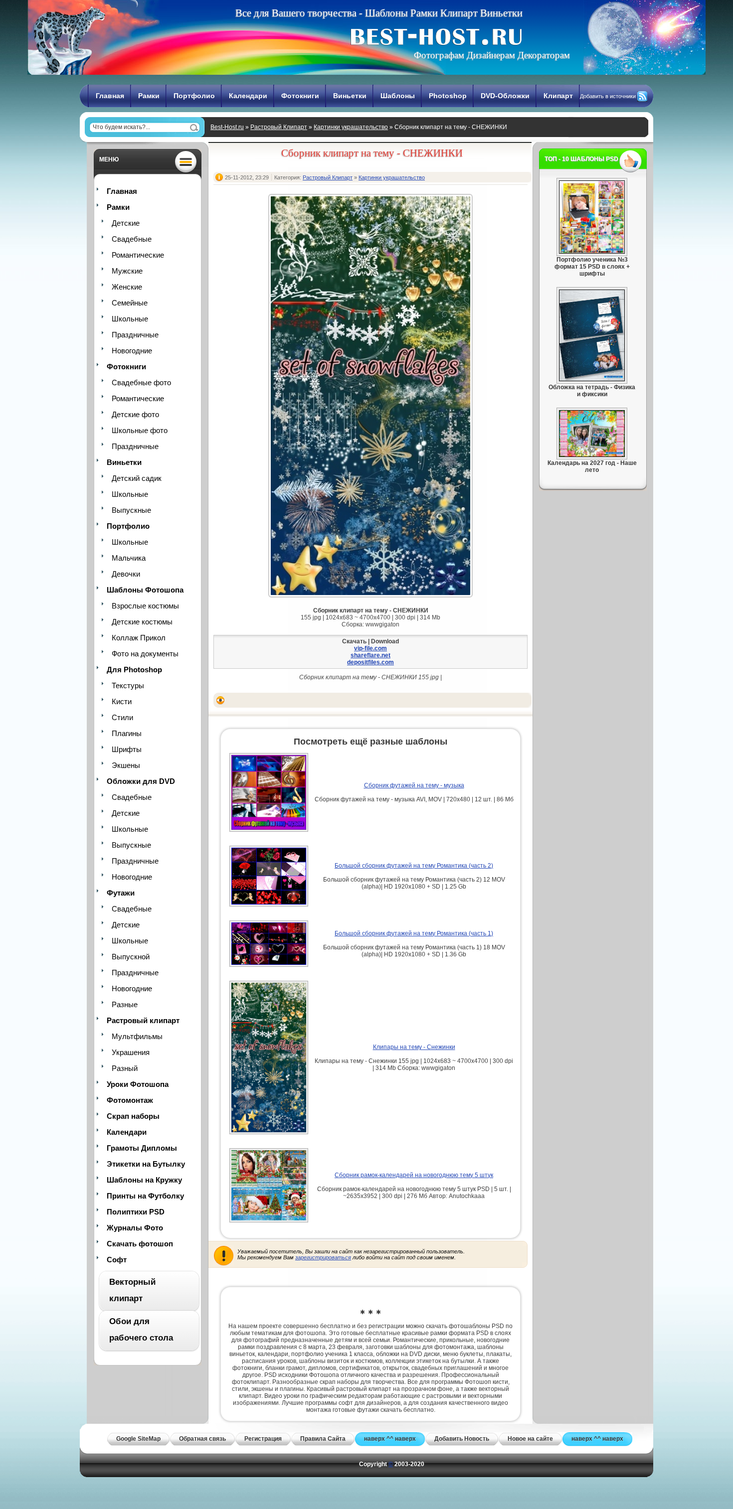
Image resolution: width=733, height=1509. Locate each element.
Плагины (127, 733)
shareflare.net (370, 655)
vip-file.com (370, 648)
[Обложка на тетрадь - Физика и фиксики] (592, 379)
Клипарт (558, 96)
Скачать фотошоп (140, 1243)
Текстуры (128, 685)
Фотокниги (300, 96)
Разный (125, 1068)
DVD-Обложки (505, 96)
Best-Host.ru (227, 127)
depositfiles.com (370, 662)
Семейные (130, 303)
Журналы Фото (135, 1227)
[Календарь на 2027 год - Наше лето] (592, 455)
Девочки (126, 574)
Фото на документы (145, 653)
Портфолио (194, 96)
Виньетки (349, 96)
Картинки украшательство (351, 127)
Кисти (122, 701)
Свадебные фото (141, 382)
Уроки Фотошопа (138, 1084)
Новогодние (132, 350)
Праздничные (135, 334)
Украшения (131, 1052)
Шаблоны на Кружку (144, 1180)
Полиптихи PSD (136, 1211)
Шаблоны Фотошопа (145, 590)
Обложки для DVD (141, 781)
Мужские (127, 271)
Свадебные (132, 239)
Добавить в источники (608, 96)
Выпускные (131, 510)
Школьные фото (140, 430)
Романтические (138, 255)
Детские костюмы (142, 621)
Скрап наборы (133, 1116)
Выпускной (131, 956)
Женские (127, 287)
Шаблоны (397, 96)
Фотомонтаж (130, 1100)
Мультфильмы (137, 1036)
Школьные (130, 318)
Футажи (121, 893)
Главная (110, 96)
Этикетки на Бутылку (146, 1164)
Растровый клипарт (143, 1020)
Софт (117, 1259)
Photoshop (448, 96)
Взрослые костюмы (145, 606)
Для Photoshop (134, 669)
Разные (125, 1004)
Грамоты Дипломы (142, 1148)
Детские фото (135, 414)
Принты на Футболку (145, 1196)
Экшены (126, 765)
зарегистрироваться (323, 1257)
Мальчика (129, 558)
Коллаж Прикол (139, 637)
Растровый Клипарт (278, 127)
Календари (248, 96)
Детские (126, 223)
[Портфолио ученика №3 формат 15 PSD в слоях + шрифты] (592, 251)
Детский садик (137, 478)
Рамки (149, 96)
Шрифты (127, 749)
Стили (122, 717)
